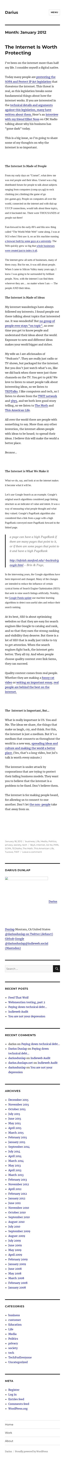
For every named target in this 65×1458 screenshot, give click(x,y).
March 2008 (16, 1278)
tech (24, 844)
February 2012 (17, 1193)
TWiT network (47, 396)
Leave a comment (32, 852)
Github (9, 938)
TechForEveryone (20, 1357)
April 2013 (14, 1170)
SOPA (8, 848)
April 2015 (15, 1128)
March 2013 (16, 1175)
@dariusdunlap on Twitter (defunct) (29, 934)
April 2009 (15, 1254)
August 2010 (16, 1221)
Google (19, 938)
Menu (54, 12)
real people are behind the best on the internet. (32, 687)
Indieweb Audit (18, 1011)
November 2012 (18, 1184)
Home (9, 1424)
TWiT (16, 852)
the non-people (40, 804)
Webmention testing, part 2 (26, 1002)
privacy (9, 844)
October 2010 (17, 1212)
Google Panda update (20, 597)
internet (40, 844)
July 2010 (14, 1226)
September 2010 (19, 1217)
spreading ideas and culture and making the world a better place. (31, 748)
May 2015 (14, 1123)
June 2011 (14, 1203)
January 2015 (16, 1142)
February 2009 (18, 1259)
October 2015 (17, 1109)
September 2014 (19, 1146)
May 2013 (14, 1165)
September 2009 (19, 1231)
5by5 (14, 400)
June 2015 (14, 1118)
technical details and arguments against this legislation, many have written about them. (29, 109)
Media (44, 841)
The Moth (41, 405)
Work (8, 1432)
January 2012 (16, 1198)
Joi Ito (49, 844)
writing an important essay (34, 682)
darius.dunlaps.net (20, 1062)
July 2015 (14, 1114)
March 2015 (16, 1132)
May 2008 (14, 1273)
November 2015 (18, 1104)
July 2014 (14, 1151)
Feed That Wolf (18, 997)
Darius (11, 12)
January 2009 (17, 1264)
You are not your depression (26, 1016)
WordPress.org (18, 1408)
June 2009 (15, 1245)
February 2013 (17, 1179)
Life (38, 841)
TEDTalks (11, 391)
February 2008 (18, 1283)
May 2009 (15, 1250)
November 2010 (18, 1207)
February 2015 (17, 1137)
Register (13, 1389)
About (9, 1441)
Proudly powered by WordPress (31, 1451)
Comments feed (18, 1404)
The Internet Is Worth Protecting (31, 50)
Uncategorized (18, 1362)
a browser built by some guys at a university (28, 241)
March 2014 (16, 1160)
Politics (52, 841)
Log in (12, 1394)
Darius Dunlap (17, 1048)
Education (15, 1324)
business (30, 841)
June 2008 (15, 1268)
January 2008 (17, 1287)
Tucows (9, 852)
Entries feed (16, 1399)
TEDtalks (17, 848)
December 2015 (18, 1099)
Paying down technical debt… (27, 1007)
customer (14, 1320)
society (17, 844)
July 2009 (14, 1240)
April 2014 (15, 1156)
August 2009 (16, 1236)
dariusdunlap (17, 1058)
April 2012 (15, 1189)
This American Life (17, 410)
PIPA (56, 844)
